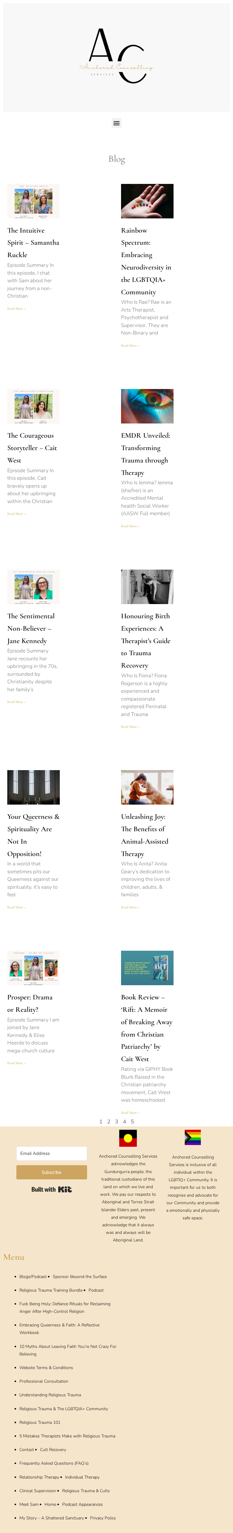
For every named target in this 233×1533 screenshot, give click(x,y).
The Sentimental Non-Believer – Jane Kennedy (31, 628)
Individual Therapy (82, 1477)
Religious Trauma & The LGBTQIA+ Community (63, 1409)
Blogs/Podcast (33, 1277)
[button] (117, 123)
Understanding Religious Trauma (50, 1395)
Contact (26, 1450)
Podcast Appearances (82, 1504)
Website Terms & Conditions (46, 1368)
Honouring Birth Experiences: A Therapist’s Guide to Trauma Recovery (146, 641)
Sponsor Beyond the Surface (80, 1277)
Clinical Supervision (37, 1491)
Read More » (16, 308)
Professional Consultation (43, 1381)
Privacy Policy (103, 1518)
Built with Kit (52, 1189)
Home (50, 1504)
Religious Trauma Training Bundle (51, 1290)
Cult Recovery (53, 1450)
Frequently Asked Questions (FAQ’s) (54, 1463)
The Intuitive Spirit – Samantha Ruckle (33, 243)
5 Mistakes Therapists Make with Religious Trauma (67, 1436)
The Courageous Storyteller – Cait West (32, 448)
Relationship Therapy (39, 1477)
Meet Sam (29, 1504)
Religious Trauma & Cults (86, 1491)
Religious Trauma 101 (39, 1422)
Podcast (96, 1290)
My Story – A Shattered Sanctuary (51, 1518)
